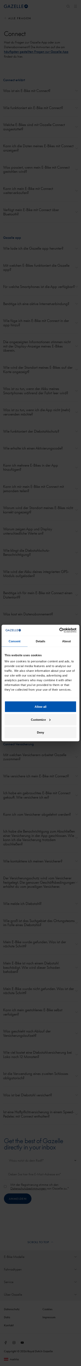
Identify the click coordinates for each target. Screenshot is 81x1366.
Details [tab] (40, 641)
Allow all (41, 706)
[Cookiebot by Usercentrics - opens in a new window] (59, 630)
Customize (38, 719)
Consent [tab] (14, 641)
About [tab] (66, 641)
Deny (40, 732)
